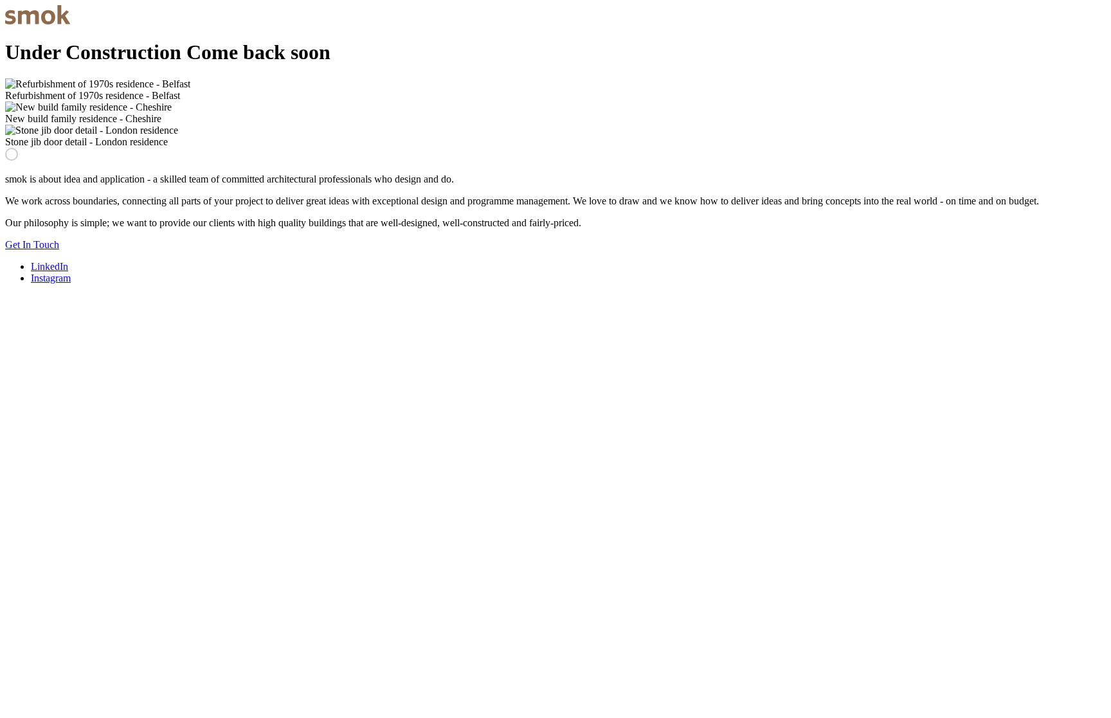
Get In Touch (32, 244)
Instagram (51, 278)
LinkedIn (49, 266)
